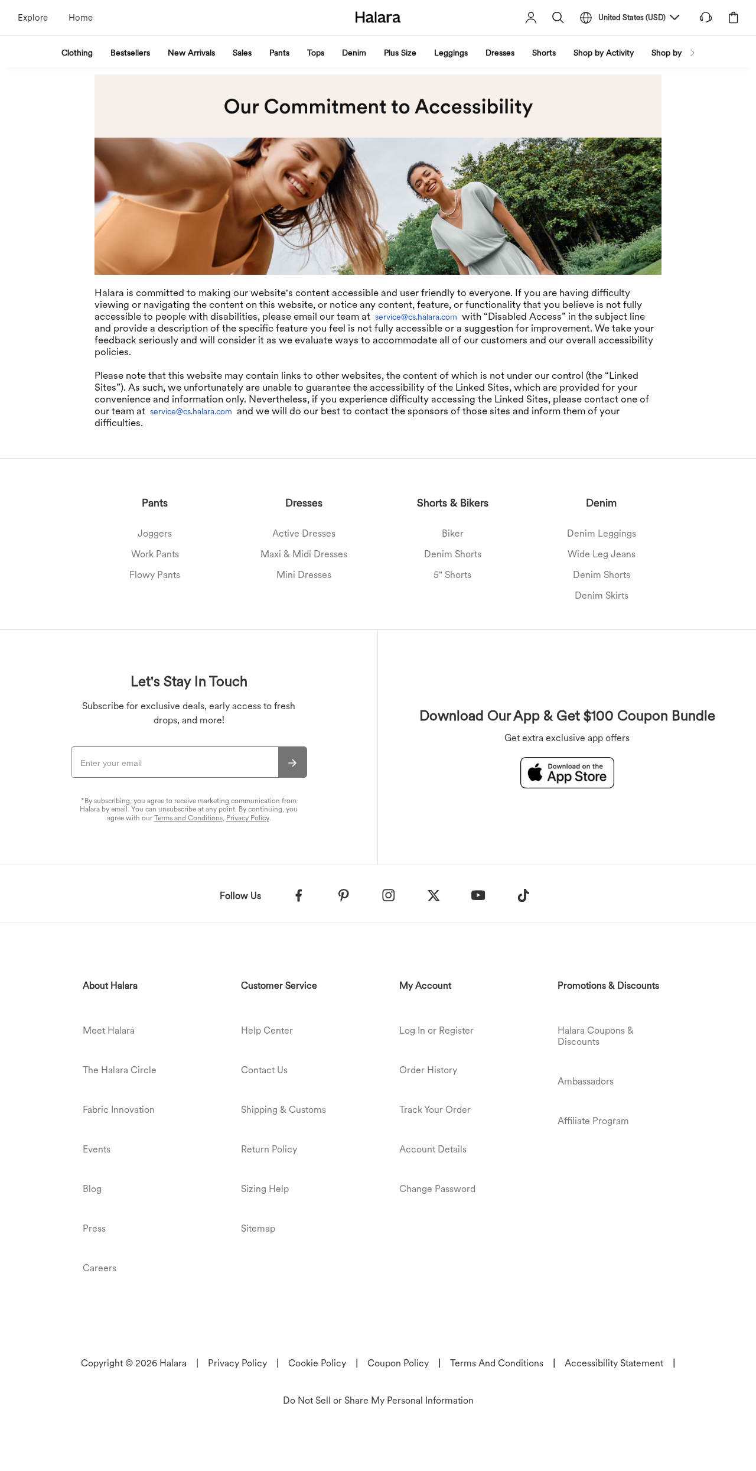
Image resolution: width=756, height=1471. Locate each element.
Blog (92, 1188)
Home (81, 17)
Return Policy (269, 1149)
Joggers (155, 533)
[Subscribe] (292, 762)
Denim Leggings (601, 533)
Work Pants (155, 554)
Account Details (433, 1149)
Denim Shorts (452, 554)
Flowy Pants (154, 574)
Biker (453, 533)
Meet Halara (109, 1030)
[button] (558, 17)
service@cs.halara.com (416, 317)
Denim (601, 502)
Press (94, 1228)
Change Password (437, 1188)
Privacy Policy (247, 818)
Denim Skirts (601, 595)
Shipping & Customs (283, 1109)
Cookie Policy (317, 1363)
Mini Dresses (303, 574)
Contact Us (264, 1070)
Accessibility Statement (614, 1363)
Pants (155, 502)
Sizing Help (265, 1188)
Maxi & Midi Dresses (303, 554)
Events (96, 1149)
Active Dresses (303, 533)
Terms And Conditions (496, 1363)
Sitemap (258, 1228)
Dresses (303, 502)
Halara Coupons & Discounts (596, 1036)
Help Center (267, 1030)
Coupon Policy (398, 1363)
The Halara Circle (120, 1070)
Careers (99, 1268)
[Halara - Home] (378, 17)
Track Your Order (435, 1109)
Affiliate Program (593, 1120)
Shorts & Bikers (452, 502)
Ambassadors (586, 1081)
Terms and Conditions (188, 818)
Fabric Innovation (119, 1109)
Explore (33, 17)
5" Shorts (452, 574)
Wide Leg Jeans (602, 554)
